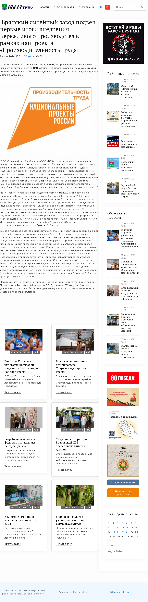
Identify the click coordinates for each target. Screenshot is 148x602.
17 (109, 532)
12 (118, 527)
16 (136, 527)
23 (136, 532)
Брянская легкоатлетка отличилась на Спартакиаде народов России (71, 366)
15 (132, 527)
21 (127, 532)
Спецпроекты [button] (65, 7)
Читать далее (12, 392)
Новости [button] (43, 7)
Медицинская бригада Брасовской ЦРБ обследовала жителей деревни (71, 444)
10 (109, 527)
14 (127, 527)
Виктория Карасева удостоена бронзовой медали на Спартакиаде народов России (21, 366)
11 (113, 527)
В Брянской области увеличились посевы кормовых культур (70, 520)
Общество (30, 56)
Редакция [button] (88, 7)
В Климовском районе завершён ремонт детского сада (22, 520)
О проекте (65, 592)
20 (123, 532)
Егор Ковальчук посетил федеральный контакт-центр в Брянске (20, 442)
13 (123, 527)
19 (118, 532)
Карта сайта (80, 592)
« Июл (111, 545)
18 (113, 532)
